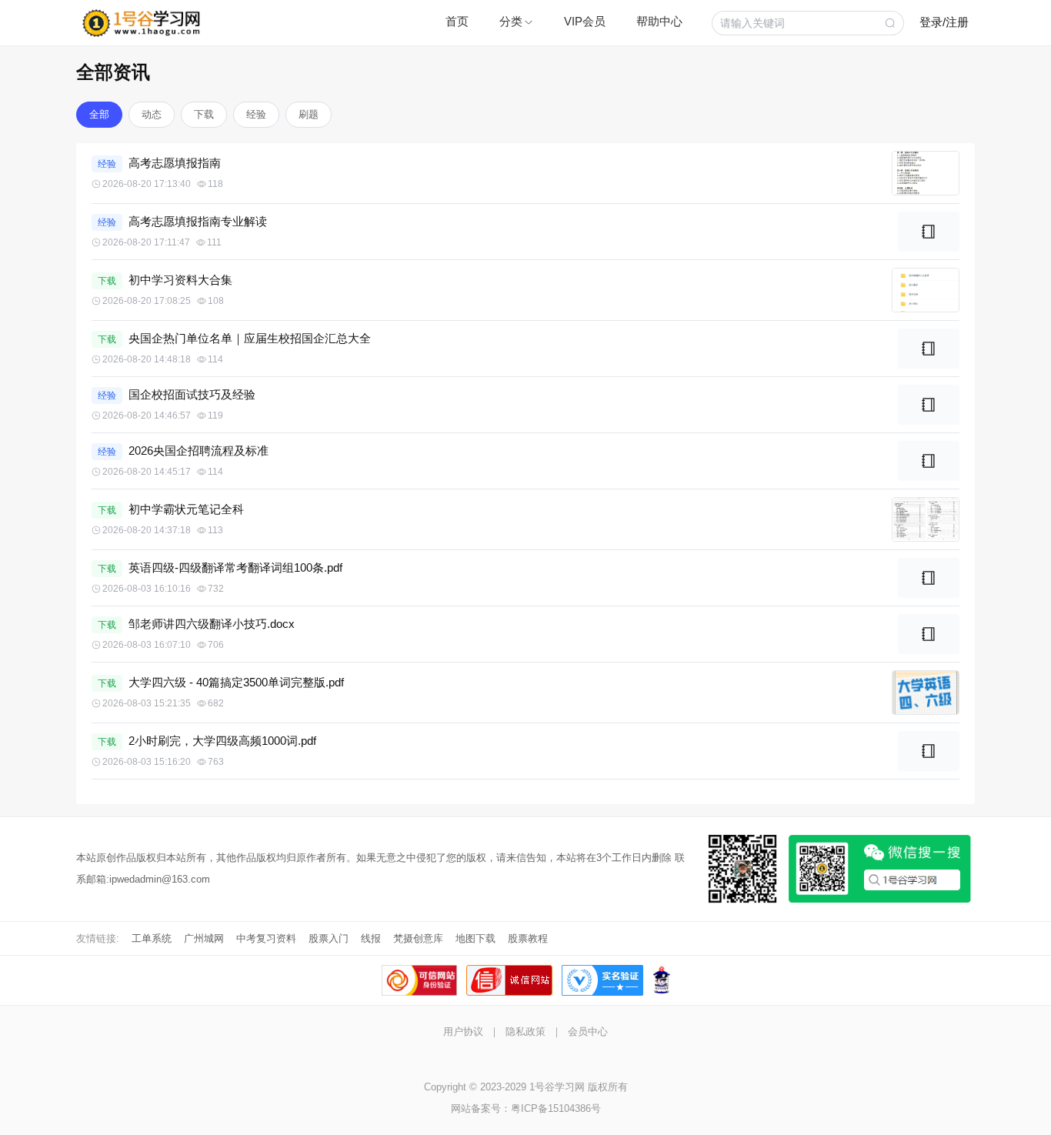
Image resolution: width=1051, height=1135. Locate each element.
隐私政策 (525, 1031)
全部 (99, 114)
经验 (256, 114)
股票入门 (329, 938)
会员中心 (588, 1031)
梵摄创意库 (418, 938)
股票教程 (528, 938)
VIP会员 (585, 21)
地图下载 (475, 938)
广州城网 (204, 938)
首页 (457, 21)
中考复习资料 (266, 938)
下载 (204, 114)
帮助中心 (659, 21)
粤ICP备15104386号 (556, 1108)
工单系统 (152, 938)
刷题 (309, 114)
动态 (152, 114)
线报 (371, 938)
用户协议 (463, 1031)
